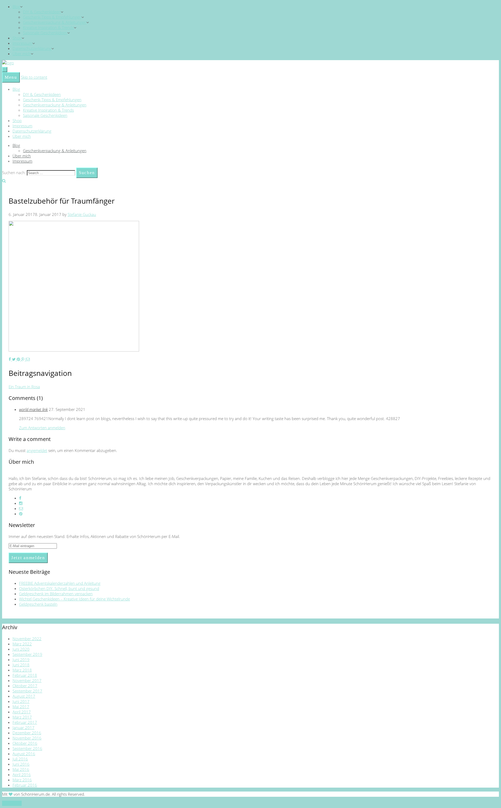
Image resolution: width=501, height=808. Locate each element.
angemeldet (37, 450)
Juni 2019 (21, 659)
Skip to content (34, 77)
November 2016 (27, 738)
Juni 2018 (21, 664)
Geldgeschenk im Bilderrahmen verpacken (56, 593)
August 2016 (24, 753)
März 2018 (22, 670)
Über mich (22, 53)
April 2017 (22, 711)
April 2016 (22, 774)
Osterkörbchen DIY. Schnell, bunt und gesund (59, 588)
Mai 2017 (21, 706)
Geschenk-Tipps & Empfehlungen (52, 17)
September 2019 (27, 654)
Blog (16, 6)
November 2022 (27, 638)
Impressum (22, 43)
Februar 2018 (25, 675)
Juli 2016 (20, 758)
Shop (17, 38)
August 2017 (24, 696)
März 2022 (22, 643)
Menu (11, 77)
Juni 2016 (21, 764)
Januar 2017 (23, 727)
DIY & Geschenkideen (42, 11)
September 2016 (27, 748)
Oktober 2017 (25, 685)
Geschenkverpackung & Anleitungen (54, 22)
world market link (33, 409)
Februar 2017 (25, 722)
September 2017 (27, 691)
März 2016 (22, 779)
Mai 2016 (21, 769)
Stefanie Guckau (82, 214)
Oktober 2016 (25, 743)
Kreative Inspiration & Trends (48, 27)
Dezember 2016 (27, 732)
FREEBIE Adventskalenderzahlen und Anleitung (59, 583)
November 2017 (27, 680)
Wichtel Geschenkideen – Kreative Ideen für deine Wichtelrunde (74, 598)
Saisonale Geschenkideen (45, 32)
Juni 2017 (21, 701)
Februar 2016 (25, 785)
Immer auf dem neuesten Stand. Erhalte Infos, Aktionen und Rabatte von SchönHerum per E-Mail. (94, 536)
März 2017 (22, 717)
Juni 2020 (21, 649)
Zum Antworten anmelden (42, 427)
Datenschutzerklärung (32, 48)
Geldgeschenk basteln (38, 604)
